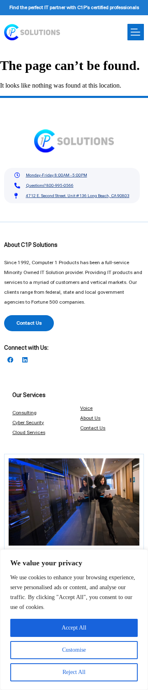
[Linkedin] (24, 360)
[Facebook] (10, 360)
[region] (74, 619)
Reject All (74, 672)
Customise (74, 650)
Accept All (74, 628)
